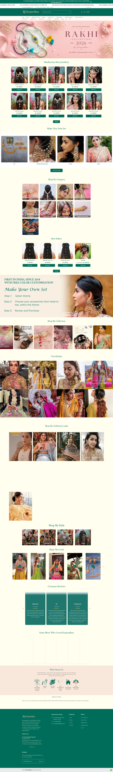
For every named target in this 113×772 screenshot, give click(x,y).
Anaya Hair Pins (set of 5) (47, 260)
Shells (47, 543)
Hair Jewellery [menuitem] (59, 17)
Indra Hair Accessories (93, 111)
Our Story (71, 725)
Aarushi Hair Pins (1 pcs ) (83, 260)
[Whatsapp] (90, 7)
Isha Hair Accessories (57, 111)
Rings (69, 700)
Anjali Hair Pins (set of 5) (65, 260)
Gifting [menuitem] (62, 19)
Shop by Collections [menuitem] (79, 17)
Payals (65, 700)
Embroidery (30, 543)
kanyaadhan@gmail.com (36, 743)
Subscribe (40, 761)
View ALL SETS (56, 170)
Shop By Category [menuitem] (68, 17)
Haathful (73, 700)
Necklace (34, 700)
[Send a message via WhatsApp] (111, 770)
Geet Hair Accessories (75, 84)
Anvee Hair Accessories (19, 111)
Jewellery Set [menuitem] (50, 17)
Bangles (45, 700)
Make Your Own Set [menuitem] (36, 17)
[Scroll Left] (23, 608)
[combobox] (56, 12)
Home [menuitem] (23, 17)
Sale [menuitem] (66, 19)
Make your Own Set (26, 700)
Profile (82, 727)
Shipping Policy (84, 722)
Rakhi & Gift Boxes (59, 700)
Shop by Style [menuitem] (24, 19)
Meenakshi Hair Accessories (38, 84)
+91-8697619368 (25, 738)
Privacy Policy (84, 720)
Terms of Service (84, 717)
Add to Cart (19, 89)
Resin (83, 543)
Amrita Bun (30, 260)
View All (56, 121)
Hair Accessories (85, 700)
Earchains (39, 700)
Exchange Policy (84, 725)
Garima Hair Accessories (75, 111)
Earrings (78, 700)
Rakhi (53, 700)
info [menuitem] (70, 19)
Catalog (70, 720)
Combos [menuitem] (43, 17)
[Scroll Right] (90, 608)
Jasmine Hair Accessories (38, 111)
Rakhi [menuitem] (27, 17)
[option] (56, 39)
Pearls (65, 543)
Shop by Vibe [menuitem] (33, 19)
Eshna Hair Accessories (93, 84)
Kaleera (49, 700)
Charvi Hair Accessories (19, 84)
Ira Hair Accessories (56, 84)
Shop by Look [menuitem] (41, 19)
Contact (70, 722)
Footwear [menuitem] (49, 19)
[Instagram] (88, 7)
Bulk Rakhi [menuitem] (57, 19)
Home (70, 717)
